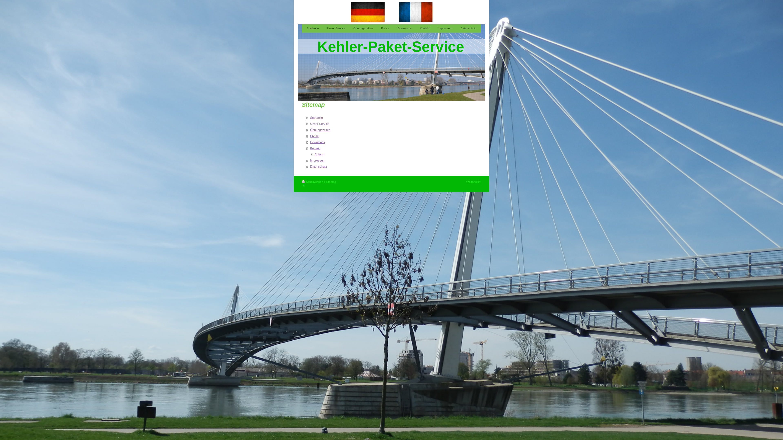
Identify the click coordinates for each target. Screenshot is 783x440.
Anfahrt (319, 154)
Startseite (316, 117)
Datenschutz (318, 166)
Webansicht (473, 181)
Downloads (317, 142)
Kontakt (315, 148)
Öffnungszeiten (320, 130)
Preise (314, 136)
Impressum (317, 160)
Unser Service (319, 123)
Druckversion (314, 181)
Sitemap (331, 181)
